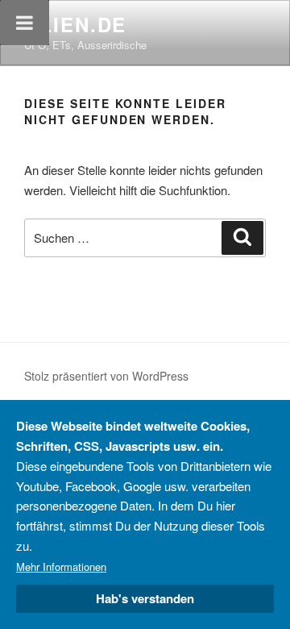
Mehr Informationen (61, 566)
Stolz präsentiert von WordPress (106, 376)
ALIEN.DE (75, 24)
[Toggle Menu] (24, 22)
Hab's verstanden (145, 598)
